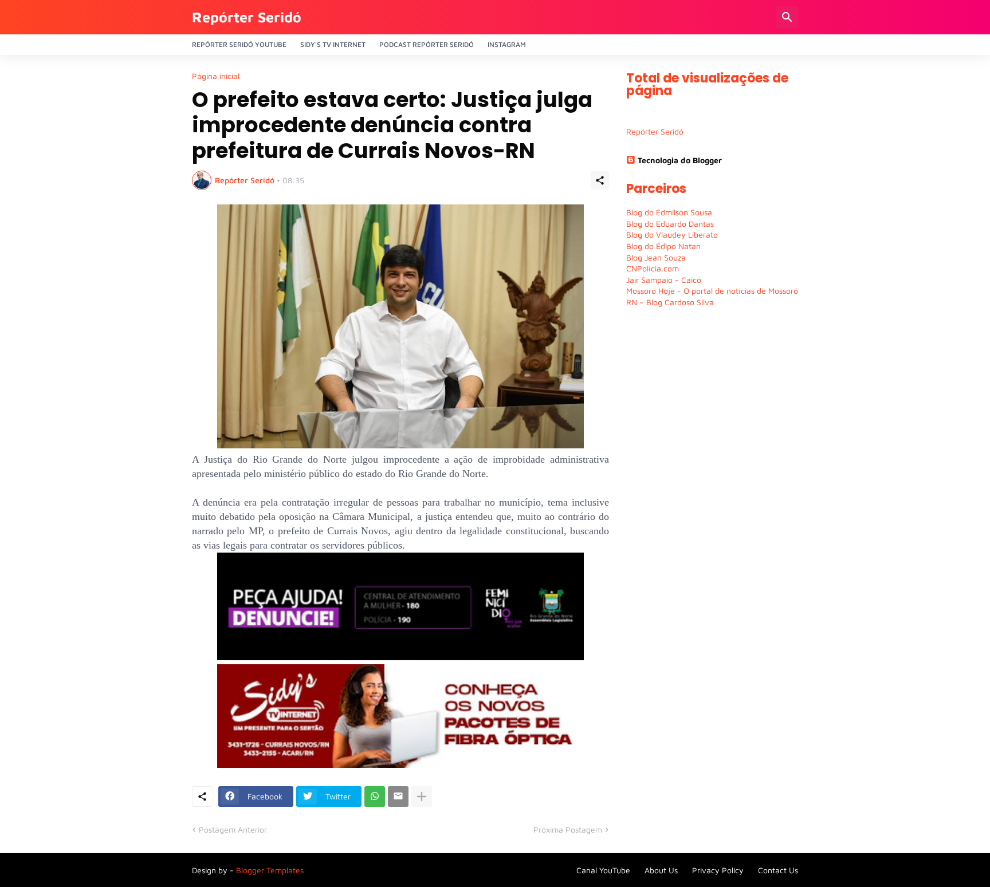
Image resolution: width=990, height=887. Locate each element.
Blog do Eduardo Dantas (670, 223)
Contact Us (778, 870)
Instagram (507, 44)
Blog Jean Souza (656, 257)
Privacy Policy (718, 870)
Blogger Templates (270, 870)
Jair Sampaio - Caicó (663, 280)
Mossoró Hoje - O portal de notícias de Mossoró (712, 290)
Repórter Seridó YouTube (239, 44)
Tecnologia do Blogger (680, 160)
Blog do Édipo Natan (663, 246)
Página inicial (215, 76)
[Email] (398, 796)
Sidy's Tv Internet (333, 44)
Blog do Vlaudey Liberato (672, 234)
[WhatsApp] (374, 796)
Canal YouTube (603, 870)
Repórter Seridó (246, 17)
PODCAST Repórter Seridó (426, 44)
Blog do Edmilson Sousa (669, 212)
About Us (661, 870)
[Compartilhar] (600, 180)
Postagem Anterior (233, 829)
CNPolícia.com (652, 268)
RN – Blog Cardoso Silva (670, 302)
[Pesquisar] (787, 17)
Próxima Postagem (567, 829)
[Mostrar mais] (421, 796)
